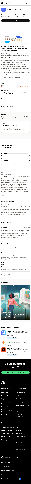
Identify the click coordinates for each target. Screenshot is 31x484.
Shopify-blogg (5, 436)
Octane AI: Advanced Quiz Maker (15, 341)
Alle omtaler (17, 164)
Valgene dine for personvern (9, 479)
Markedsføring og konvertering (6, 410)
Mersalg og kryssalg (7, 106)
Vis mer (3, 195)
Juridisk (18, 446)
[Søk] (26, 3)
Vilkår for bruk (5, 466)
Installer (15, 21)
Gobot (22, 16)
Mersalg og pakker (21, 402)
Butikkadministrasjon (7, 415)
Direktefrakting (20, 392)
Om (17, 427)
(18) (17, 16)
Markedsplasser (21, 395)
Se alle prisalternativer (23, 136)
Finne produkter (6, 395)
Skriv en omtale (7, 164)
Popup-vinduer (5, 101)
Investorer (19, 433)
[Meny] (29, 3)
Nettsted (4, 267)
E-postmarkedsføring (22, 405)
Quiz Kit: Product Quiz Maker (14, 348)
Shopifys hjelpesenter (7, 427)
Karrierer (18, 430)
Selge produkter (6, 399)
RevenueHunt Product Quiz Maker (15, 331)
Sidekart (3, 475)
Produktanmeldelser (22, 399)
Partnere (18, 440)
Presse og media (21, 436)
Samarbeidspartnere (22, 443)
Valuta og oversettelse (20, 415)
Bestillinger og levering (5, 402)
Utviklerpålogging (6, 462)
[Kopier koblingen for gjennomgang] (7, 171)
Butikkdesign (5, 407)
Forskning (4, 440)
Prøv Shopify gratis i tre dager (15, 372)
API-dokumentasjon (7, 430)
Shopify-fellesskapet (7, 433)
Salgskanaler (5, 392)
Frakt (17, 411)
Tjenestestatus (20, 449)
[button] (15, 334)
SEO (17, 408)
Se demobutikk (15, 25)
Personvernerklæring (7, 255)
